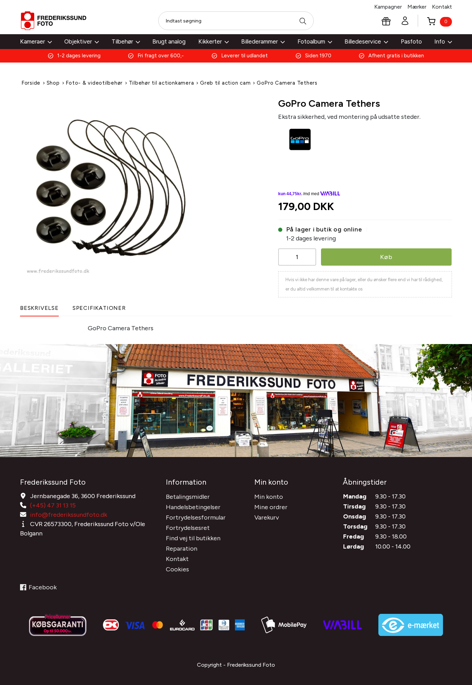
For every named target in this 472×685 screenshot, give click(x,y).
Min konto (268, 497)
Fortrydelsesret (188, 528)
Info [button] (439, 41)
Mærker (416, 6)
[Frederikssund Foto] (53, 20)
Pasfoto (411, 41)
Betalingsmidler (188, 497)
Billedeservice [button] (362, 41)
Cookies (177, 569)
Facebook (43, 587)
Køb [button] (386, 257)
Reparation (181, 548)
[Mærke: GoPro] (300, 139)
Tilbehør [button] (122, 41)
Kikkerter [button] (210, 41)
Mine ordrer (270, 507)
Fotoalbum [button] (311, 41)
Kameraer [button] (32, 41)
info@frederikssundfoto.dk (68, 514)
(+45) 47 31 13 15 (53, 505)
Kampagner (388, 6)
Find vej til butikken (193, 538)
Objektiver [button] (78, 41)
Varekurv (266, 517)
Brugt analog (169, 41)
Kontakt (442, 6)
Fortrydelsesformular (196, 517)
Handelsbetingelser (193, 507)
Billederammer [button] (259, 41)
